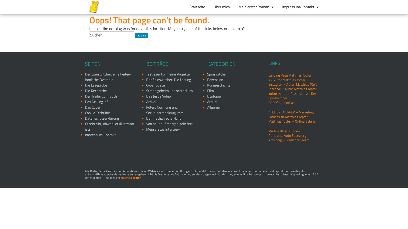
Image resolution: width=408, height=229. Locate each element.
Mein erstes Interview (163, 129)
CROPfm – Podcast (282, 102)
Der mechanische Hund (163, 118)
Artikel (212, 102)
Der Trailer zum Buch (101, 96)
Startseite (197, 7)
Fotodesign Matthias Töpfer (288, 116)
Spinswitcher (217, 74)
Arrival (151, 102)
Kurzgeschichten (219, 85)
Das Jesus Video (158, 96)
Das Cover (93, 107)
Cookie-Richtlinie (98, 113)
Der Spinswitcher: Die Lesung (168, 79)
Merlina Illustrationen (284, 131)
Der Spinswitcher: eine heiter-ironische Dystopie (108, 76)
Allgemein (214, 107)
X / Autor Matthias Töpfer (286, 79)
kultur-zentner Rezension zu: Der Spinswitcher (292, 96)
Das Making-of (96, 102)
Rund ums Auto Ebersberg (287, 135)
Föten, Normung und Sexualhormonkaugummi (165, 110)
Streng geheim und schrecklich (169, 91)
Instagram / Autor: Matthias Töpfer (293, 84)
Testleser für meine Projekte (168, 74)
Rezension (215, 79)
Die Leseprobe (96, 85)
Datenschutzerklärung (102, 118)
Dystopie (214, 96)
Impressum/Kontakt (298, 7)
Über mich (222, 7)
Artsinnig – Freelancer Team (288, 139)
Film (210, 91)
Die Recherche (96, 91)
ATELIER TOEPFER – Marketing (291, 112)
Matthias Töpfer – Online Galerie (292, 121)
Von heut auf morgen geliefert (169, 124)
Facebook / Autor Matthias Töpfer (292, 88)
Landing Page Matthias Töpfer (289, 75)
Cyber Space (155, 85)
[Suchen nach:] (112, 35)
